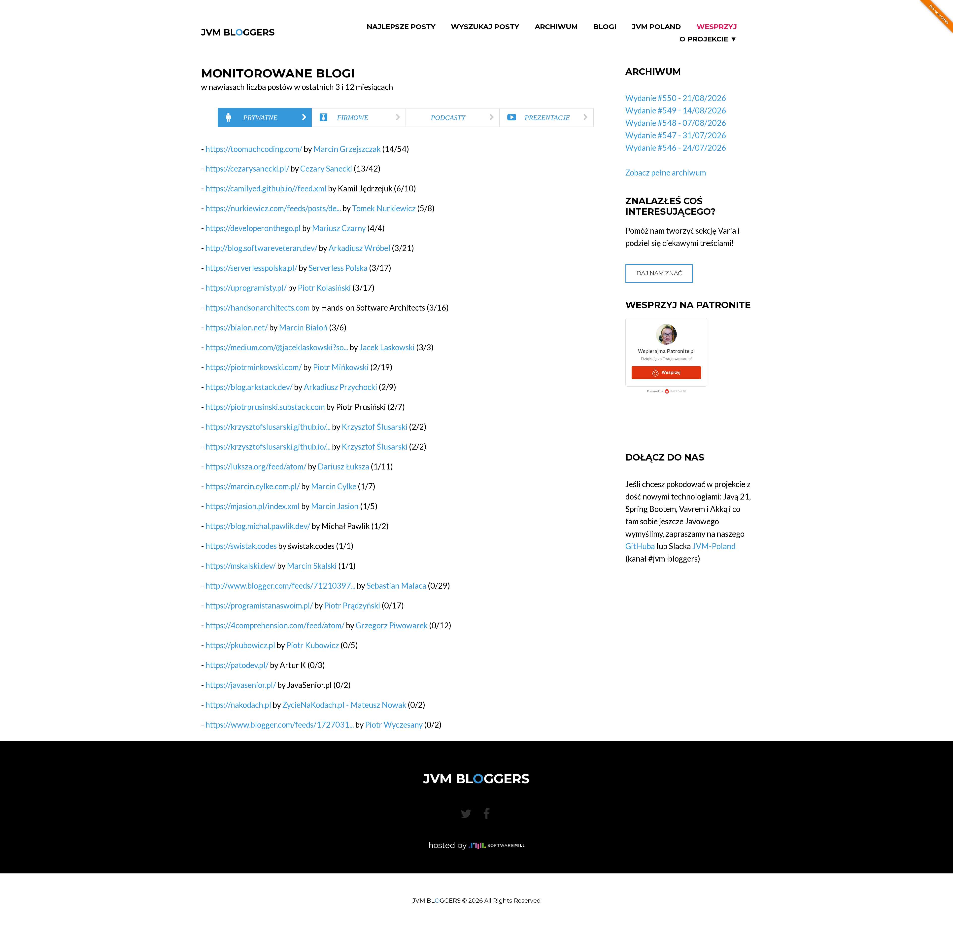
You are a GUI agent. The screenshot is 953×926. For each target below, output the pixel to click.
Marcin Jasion (335, 506)
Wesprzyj (717, 27)
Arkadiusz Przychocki (340, 387)
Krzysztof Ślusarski (375, 426)
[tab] (265, 117)
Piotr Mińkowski (341, 367)
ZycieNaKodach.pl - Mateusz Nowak (344, 705)
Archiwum (556, 27)
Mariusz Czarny (339, 228)
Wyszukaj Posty (485, 27)
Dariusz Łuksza (343, 466)
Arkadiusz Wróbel (359, 248)
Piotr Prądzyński (352, 605)
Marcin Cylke (333, 486)
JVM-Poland (714, 546)
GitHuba (640, 546)
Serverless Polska (338, 268)
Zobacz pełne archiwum (665, 172)
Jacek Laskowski (387, 347)
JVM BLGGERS (238, 32)
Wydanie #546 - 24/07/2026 (675, 147)
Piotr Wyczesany (394, 724)
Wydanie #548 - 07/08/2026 (675, 123)
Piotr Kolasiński (324, 287)
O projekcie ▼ (708, 39)
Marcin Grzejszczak (347, 149)
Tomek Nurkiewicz (384, 208)
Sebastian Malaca (396, 585)
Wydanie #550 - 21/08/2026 (675, 98)
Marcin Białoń (303, 327)
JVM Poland (656, 27)
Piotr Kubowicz (312, 645)
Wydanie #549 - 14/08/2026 (675, 110)
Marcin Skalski (312, 565)
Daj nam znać (659, 273)
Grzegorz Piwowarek (392, 625)
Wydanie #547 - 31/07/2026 (675, 135)
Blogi (604, 27)
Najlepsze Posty (401, 27)
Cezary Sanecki (326, 168)
